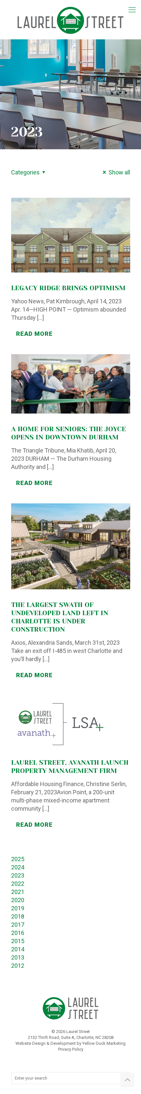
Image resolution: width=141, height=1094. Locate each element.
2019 (17, 908)
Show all (119, 172)
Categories (25, 172)
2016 (17, 932)
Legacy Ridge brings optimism (68, 288)
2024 (17, 867)
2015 (17, 941)
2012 (17, 965)
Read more (34, 333)
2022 (17, 883)
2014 (17, 949)
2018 (17, 916)
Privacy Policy (70, 1049)
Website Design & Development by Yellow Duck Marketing (70, 1043)
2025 (17, 859)
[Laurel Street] (70, 19)
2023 (17, 875)
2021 (17, 891)
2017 (17, 924)
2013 (17, 957)
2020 (17, 900)
